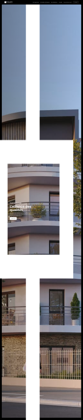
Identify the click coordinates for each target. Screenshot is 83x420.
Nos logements (36, 2)
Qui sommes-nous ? (68, 2)
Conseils (60, 2)
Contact (76, 2)
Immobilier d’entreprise (45, 2)
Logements (13, 218)
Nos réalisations (54, 2)
